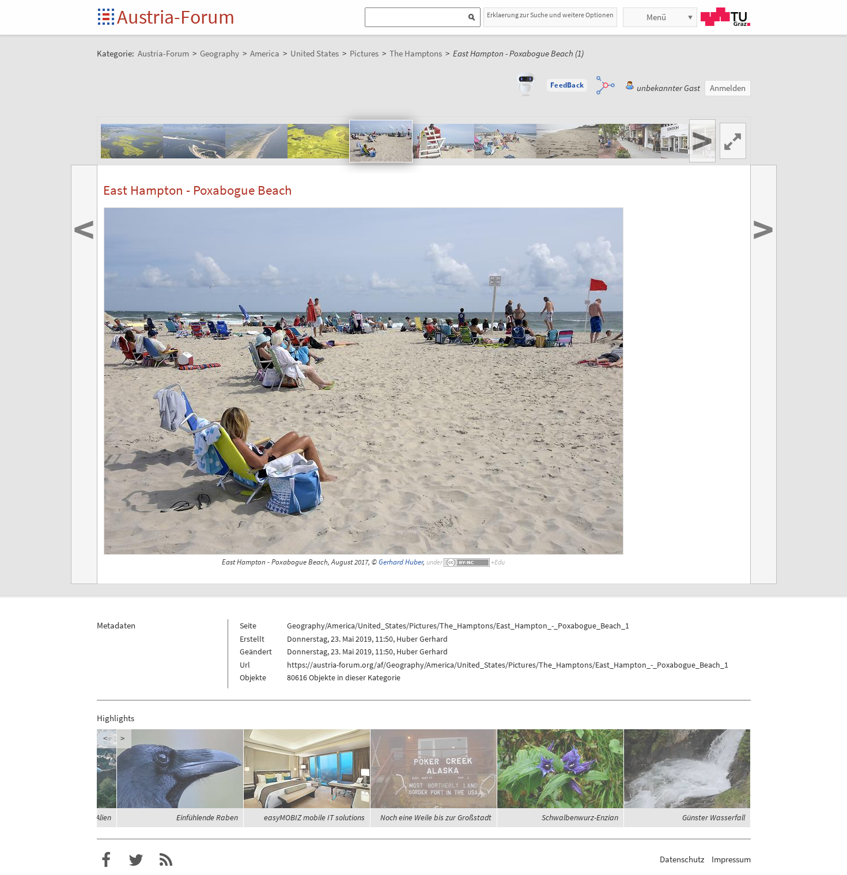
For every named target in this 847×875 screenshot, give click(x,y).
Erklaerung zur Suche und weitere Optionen (550, 14)
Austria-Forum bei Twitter (136, 860)
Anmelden (728, 87)
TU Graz (725, 16)
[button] (567, 85)
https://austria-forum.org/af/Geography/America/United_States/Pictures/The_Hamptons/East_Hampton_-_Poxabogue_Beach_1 (507, 665)
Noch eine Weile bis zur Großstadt (435, 817)
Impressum (731, 859)
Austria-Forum (176, 17)
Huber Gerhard (422, 639)
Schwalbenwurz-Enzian (580, 817)
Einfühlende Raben (207, 817)
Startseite (107, 17)
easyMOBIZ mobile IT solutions (314, 817)
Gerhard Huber (401, 562)
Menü (656, 17)
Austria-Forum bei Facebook (106, 860)
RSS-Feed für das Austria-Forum (166, 860)
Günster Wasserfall (713, 817)
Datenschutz (682, 859)
